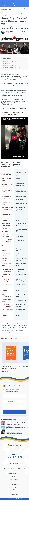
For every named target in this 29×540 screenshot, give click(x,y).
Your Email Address (7, 404)
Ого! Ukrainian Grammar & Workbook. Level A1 (9, 368)
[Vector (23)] (8, 457)
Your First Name (6, 393)
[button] (22, 31)
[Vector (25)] (13, 457)
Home (2, 13)
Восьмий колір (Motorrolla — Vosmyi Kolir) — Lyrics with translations (13, 66)
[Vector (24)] (10, 457)
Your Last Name (6, 398)
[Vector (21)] (18, 457)
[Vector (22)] (21, 457)
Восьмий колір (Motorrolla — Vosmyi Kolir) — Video (13, 62)
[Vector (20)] (15, 457)
